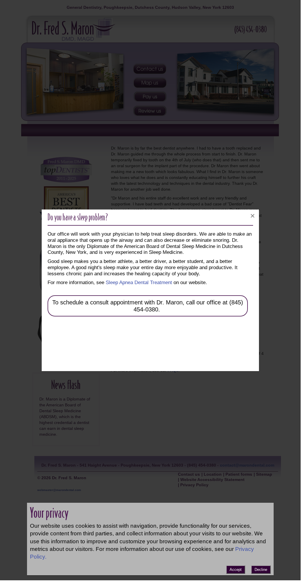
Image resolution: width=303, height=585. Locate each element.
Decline (261, 569)
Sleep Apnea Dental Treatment (139, 282)
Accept (236, 569)
